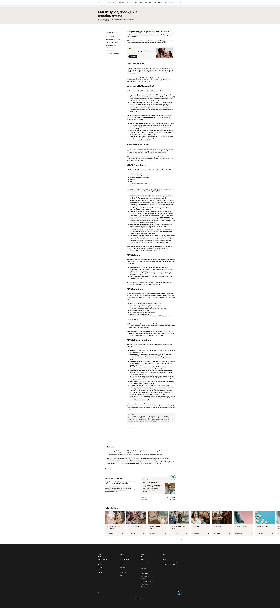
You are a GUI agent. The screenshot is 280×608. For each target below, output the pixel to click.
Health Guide (103, 5)
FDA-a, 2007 (139, 278)
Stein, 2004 (146, 140)
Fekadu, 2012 (154, 100)
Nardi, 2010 (152, 134)
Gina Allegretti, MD (170, 497)
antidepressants (164, 217)
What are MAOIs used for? (113, 39)
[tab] (110, 2)
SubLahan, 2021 (159, 170)
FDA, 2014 (168, 170)
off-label (161, 115)
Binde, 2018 (137, 111)
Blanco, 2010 (139, 140)
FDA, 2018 (159, 335)
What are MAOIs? (111, 37)
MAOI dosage (109, 48)
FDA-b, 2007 (140, 274)
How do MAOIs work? (112, 42)
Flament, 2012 (134, 129)
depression (147, 70)
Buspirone (149, 376)
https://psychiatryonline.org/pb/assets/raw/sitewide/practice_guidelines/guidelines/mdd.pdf (134, 454)
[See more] (181, 539)
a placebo (166, 127)
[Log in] (181, 2)
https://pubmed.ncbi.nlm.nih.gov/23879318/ (149, 463)
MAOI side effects (111, 45)
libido (145, 183)
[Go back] (178, 539)
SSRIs (161, 354)
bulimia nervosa (134, 125)
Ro (98, 5)
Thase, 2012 (146, 100)
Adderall (134, 363)
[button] (114, 32)
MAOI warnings (110, 50)
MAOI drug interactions (112, 53)
